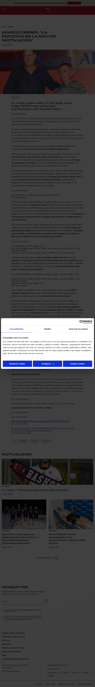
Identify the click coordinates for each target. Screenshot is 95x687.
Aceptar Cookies (77, 364)
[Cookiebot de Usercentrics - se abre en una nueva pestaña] (81, 322)
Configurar (46, 364)
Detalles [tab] (47, 329)
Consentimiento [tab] (16, 329)
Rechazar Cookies (17, 364)
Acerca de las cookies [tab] (78, 329)
